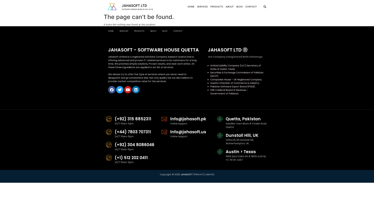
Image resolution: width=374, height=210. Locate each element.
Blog (239, 6)
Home (191, 6)
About (230, 6)
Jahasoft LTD (134, 5)
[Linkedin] (136, 89)
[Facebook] (111, 89)
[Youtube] (127, 89)
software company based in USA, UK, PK (137, 9)
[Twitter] (119, 89)
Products (216, 6)
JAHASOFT (187, 174)
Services (202, 6)
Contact (251, 6)
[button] (265, 6)
